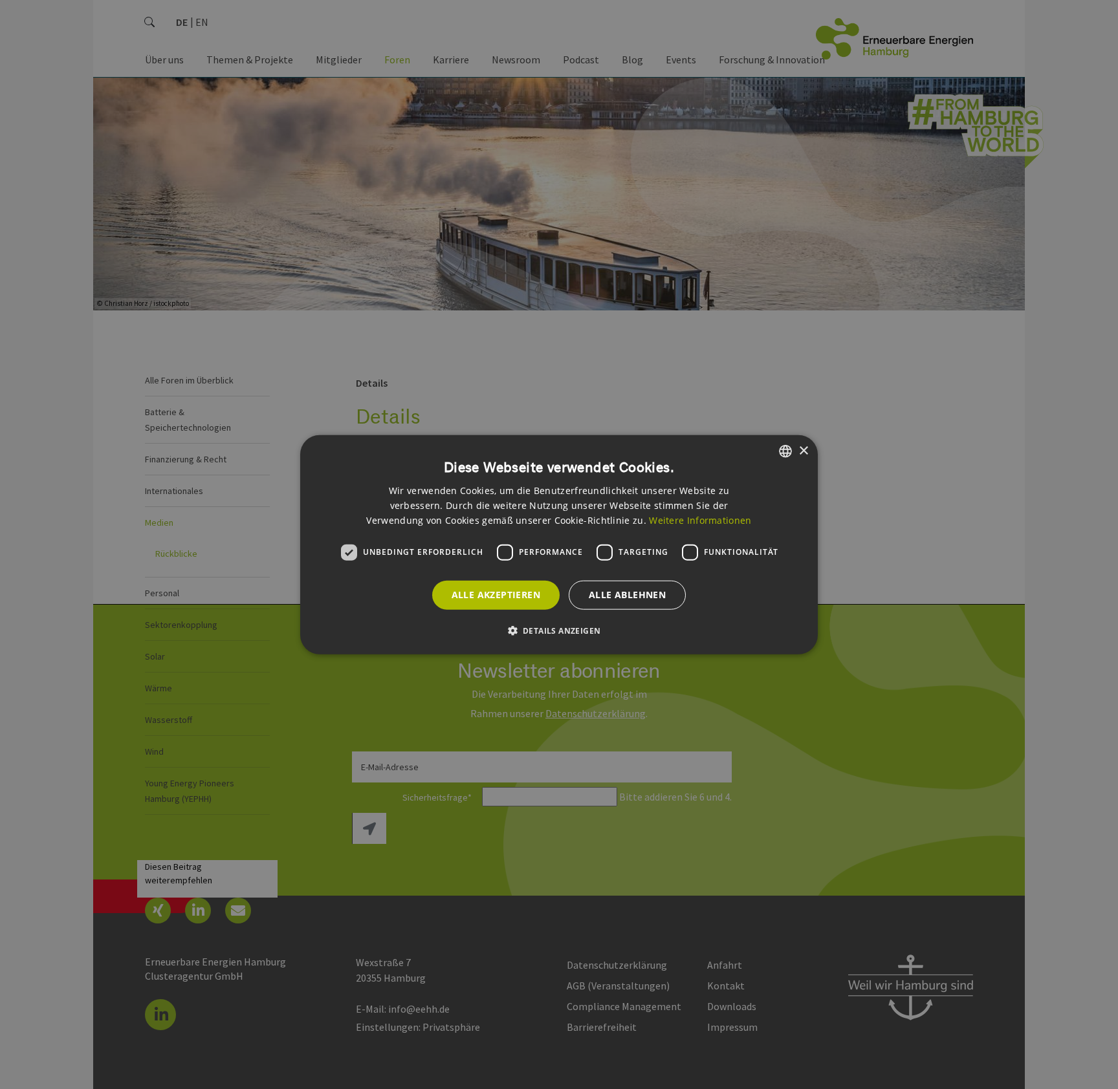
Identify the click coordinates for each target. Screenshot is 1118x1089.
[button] (559, 630)
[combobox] (785, 451)
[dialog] (559, 544)
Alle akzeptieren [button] (496, 594)
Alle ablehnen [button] (627, 594)
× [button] (803, 450)
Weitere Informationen (700, 519)
